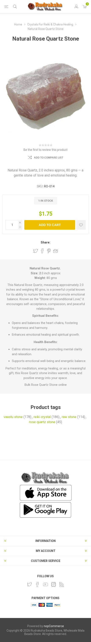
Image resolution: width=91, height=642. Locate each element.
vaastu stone (13, 417)
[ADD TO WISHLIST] (81, 225)
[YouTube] (45, 584)
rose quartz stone (42, 422)
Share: (45, 242)
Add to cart (50, 225)
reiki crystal (42, 417)
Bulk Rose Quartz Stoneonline (46, 385)
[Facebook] (37, 584)
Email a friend (55, 251)
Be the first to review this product (45, 149)
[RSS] (61, 584)
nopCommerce (54, 626)
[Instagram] (53, 584)
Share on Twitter (35, 251)
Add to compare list (48, 157)
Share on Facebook (42, 251)
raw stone (69, 417)
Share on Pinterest (49, 251)
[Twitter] (29, 584)
